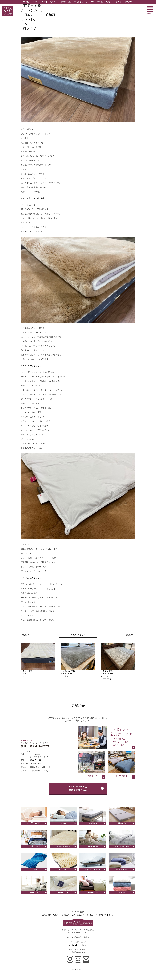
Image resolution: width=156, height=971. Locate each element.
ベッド (45, 2)
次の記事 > (130, 635)
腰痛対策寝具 (66, 2)
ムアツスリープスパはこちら (33, 198)
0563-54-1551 (36, 760)
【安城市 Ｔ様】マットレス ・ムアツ (27, 673)
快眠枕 (26, 2)
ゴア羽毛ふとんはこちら (31, 578)
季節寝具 (100, 2)
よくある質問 (91, 915)
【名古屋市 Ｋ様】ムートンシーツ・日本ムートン (68, 673)
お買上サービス (68, 915)
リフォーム (90, 2)
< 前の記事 (25, 635)
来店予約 (129, 2)
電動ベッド (54, 2)
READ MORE (34, 818)
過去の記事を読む (78, 635)
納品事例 (80, 915)
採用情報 (103, 915)
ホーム (111, 915)
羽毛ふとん (78, 2)
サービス (119, 2)
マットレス (35, 2)
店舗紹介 (109, 2)
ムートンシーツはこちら (31, 366)
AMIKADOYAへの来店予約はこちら (78, 788)
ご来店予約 (46, 915)
